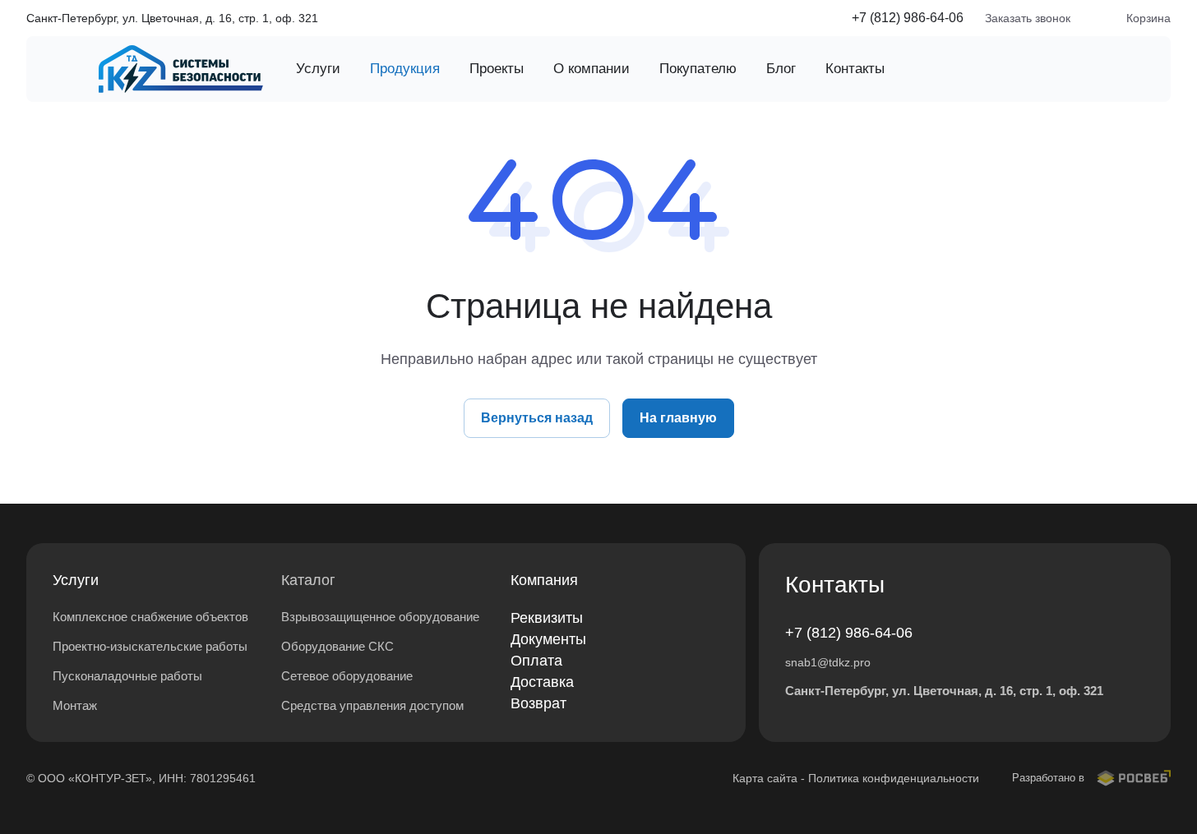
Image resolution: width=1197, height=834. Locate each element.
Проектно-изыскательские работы (150, 646)
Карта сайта (765, 778)
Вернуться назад (537, 418)
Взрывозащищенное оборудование (380, 617)
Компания (544, 580)
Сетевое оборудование (347, 676)
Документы (548, 639)
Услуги (76, 580)
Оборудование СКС (337, 646)
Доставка (542, 682)
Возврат (538, 703)
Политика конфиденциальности (893, 778)
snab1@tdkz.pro (828, 662)
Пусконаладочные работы (127, 676)
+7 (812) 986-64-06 (908, 18)
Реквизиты (547, 618)
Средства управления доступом (372, 705)
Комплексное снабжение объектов (150, 617)
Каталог (308, 580)
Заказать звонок (1027, 18)
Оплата (536, 660)
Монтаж (75, 705)
